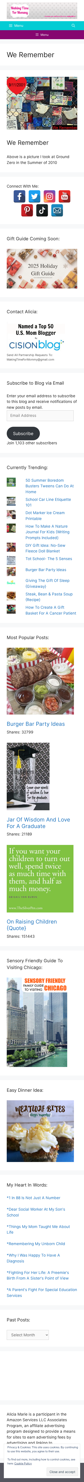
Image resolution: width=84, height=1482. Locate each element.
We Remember (28, 142)
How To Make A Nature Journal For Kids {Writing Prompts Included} (47, 532)
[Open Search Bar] (73, 25)
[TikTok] (42, 210)
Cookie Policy (23, 1463)
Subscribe (23, 433)
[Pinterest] (27, 210)
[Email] (57, 210)
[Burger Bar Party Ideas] (42, 682)
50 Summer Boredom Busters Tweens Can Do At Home (50, 486)
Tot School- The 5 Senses (49, 558)
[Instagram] (49, 196)
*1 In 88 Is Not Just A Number (33, 1198)
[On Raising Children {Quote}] (42, 879)
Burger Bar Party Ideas (46, 569)
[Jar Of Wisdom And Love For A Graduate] (42, 777)
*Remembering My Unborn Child (36, 1243)
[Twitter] (34, 196)
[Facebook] (19, 196)
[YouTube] (64, 196)
